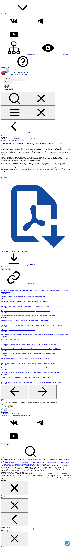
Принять (3, 480)
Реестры (7, 85)
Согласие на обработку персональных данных (49, 462)
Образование (8, 89)
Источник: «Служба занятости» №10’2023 (13, 140)
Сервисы (7, 83)
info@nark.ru (15, 413)
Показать (3, 497)
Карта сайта (4, 412)
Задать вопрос (5, 444)
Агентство (7, 78)
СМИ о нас (4, 177)
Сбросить (3, 530)
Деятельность (8, 82)
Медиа (6, 87)
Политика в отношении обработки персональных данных (18, 462)
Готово (10, 530)
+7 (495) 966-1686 (6, 413)
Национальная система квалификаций (15, 80)
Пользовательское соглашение (37, 464)
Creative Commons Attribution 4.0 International (41, 459)
